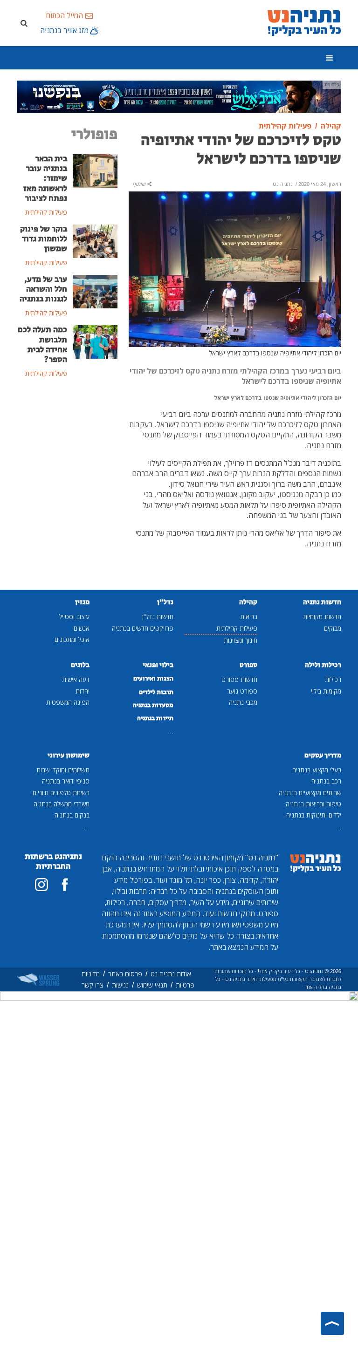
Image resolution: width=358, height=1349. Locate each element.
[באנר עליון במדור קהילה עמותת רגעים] (179, 96)
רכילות (333, 679)
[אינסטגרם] (41, 884)
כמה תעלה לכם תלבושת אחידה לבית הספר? (42, 344)
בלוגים (80, 665)
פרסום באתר (125, 973)
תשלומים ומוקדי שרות (63, 769)
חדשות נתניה (322, 602)
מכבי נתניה (243, 702)
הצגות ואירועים (153, 678)
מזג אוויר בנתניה (64, 30)
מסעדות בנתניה (153, 705)
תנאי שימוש (152, 985)
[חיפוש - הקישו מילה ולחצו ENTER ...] (23, 22)
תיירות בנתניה (155, 718)
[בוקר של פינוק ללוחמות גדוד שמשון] (95, 240)
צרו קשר (92, 985)
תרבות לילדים (156, 692)
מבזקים (332, 628)
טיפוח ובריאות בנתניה (313, 803)
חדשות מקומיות (322, 616)
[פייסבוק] (64, 884)
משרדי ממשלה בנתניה (62, 803)
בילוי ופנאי (158, 665)
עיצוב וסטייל (74, 616)
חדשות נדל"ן (157, 616)
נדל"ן (165, 602)
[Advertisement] (67, 444)
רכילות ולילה (323, 665)
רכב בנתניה (326, 781)
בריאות (248, 616)
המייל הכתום (64, 15)
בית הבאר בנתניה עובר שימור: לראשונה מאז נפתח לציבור (45, 178)
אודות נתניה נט (171, 973)
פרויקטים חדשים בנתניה (142, 628)
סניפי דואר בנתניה (66, 781)
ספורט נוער (242, 691)
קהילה (248, 602)
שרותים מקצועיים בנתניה (310, 792)
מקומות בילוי (326, 691)
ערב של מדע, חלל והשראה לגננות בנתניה (43, 289)
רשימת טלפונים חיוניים (61, 792)
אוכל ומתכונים (72, 639)
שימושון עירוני (69, 755)
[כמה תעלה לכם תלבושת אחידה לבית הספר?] (95, 341)
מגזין (82, 602)
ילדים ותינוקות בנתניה (313, 815)
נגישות (120, 985)
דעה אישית (76, 679)
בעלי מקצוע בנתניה (316, 769)
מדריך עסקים (322, 755)
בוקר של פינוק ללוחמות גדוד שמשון (43, 239)
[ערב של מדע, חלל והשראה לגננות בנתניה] (95, 291)
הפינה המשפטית (68, 702)
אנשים (82, 628)
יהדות (83, 691)
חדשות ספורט (239, 679)
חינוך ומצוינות (240, 640)
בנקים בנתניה (72, 815)
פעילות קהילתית (236, 628)
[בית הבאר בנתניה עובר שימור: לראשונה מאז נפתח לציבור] (95, 170)
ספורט (248, 665)
